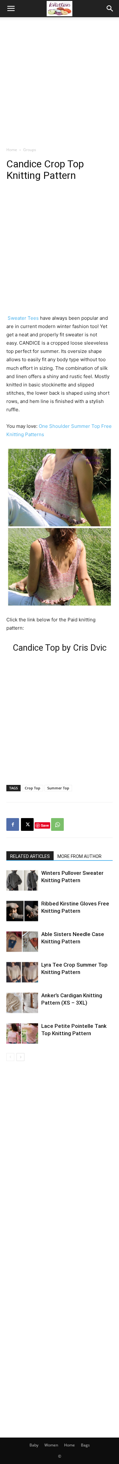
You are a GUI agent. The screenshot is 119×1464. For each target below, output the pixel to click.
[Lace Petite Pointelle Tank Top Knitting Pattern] (22, 1033)
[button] (11, 8)
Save (45, 825)
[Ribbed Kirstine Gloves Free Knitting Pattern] (22, 911)
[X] (27, 824)
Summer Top (58, 788)
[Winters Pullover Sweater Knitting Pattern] (22, 880)
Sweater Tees (24, 318)
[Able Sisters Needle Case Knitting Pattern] (22, 942)
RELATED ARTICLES (30, 856)
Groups (29, 149)
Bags (85, 1445)
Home (11, 149)
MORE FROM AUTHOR (79, 856)
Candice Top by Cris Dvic (60, 648)
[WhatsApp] (57, 824)
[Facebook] (12, 824)
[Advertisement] (59, 80)
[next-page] (20, 1057)
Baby (34, 1445)
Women (51, 1445)
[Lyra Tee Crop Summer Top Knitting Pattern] (22, 972)
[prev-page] (10, 1057)
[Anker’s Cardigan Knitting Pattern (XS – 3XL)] (22, 1003)
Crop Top (32, 788)
